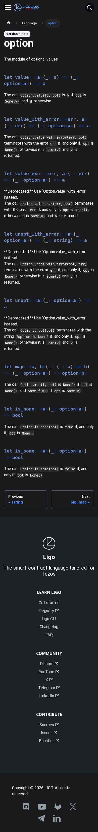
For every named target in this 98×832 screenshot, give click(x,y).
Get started (49, 602)
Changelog (49, 626)
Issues (47, 732)
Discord (47, 663)
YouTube (46, 671)
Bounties (47, 740)
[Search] (89, 7)
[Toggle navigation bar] (8, 7)
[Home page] (9, 23)
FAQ (49, 634)
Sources (46, 724)
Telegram (46, 687)
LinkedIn (46, 695)
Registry (46, 610)
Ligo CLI (49, 618)
